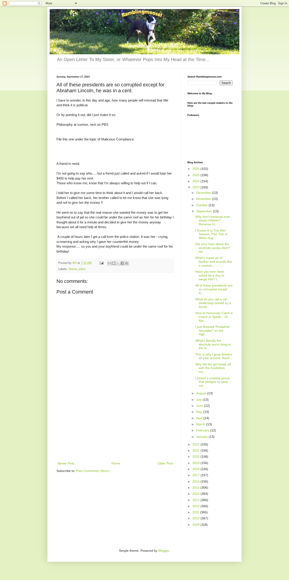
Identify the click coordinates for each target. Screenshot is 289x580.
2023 (196, 187)
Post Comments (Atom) (93, 471)
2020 (196, 456)
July (199, 399)
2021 (196, 450)
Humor (73, 269)
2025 (196, 175)
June (200, 405)
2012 (196, 506)
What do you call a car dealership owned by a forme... (213, 303)
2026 (196, 168)
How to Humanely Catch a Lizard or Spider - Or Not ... (214, 316)
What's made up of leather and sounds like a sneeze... (213, 261)
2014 (196, 493)
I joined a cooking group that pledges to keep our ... (212, 382)
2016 (196, 481)
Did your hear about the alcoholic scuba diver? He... (212, 247)
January (202, 436)
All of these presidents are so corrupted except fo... (214, 289)
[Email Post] (101, 263)
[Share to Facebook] (122, 263)
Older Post (165, 463)
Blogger (163, 550)
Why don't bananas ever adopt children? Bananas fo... (212, 220)
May (199, 412)
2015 (196, 487)
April (199, 418)
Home (116, 463)
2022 (196, 444)
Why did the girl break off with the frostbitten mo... (213, 368)
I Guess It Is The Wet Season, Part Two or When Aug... (211, 234)
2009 (196, 524)
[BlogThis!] (114, 263)
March (201, 424)
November (204, 199)
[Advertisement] (115, 426)
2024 (196, 181)
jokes (82, 269)
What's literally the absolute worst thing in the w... (213, 344)
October (202, 205)
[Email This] (109, 263)
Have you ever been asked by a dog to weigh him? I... (209, 275)
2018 (196, 469)
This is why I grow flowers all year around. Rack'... (214, 356)
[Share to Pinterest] (126, 263)
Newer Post (66, 463)
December (204, 192)
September (204, 211)
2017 (196, 475)
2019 (196, 463)
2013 (196, 500)
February (203, 430)
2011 (196, 512)
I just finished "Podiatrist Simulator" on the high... (212, 330)
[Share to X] (118, 263)
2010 (196, 518)
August (201, 393)
